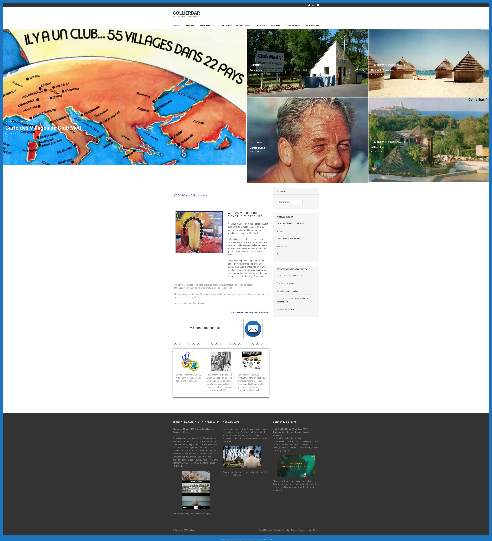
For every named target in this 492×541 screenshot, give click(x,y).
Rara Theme (292, 530)
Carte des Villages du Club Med (43, 128)
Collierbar (186, 13)
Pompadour (256, 70)
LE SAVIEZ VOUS (243, 25)
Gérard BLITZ (257, 147)
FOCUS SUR (260, 25)
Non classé (24, 121)
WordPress (314, 530)
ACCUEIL (176, 25)
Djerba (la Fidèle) (381, 70)
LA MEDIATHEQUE (293, 25)
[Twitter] (309, 5)
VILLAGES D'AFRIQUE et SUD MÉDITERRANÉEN (389, 65)
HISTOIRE (190, 25)
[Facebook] (305, 5)
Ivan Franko (282, 246)
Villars (279, 231)
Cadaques (290, 283)
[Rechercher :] (290, 202)
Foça (279, 254)
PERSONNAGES (206, 25)
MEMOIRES (275, 25)
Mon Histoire (312, 25)
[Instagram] (313, 5)
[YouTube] (318, 5)
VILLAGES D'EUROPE (258, 65)
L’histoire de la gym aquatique (290, 239)
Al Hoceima (377, 147)
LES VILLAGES (224, 25)
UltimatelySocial (265, 539)
